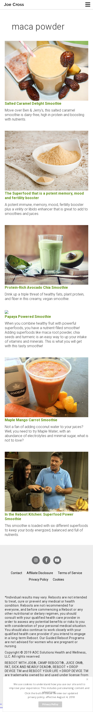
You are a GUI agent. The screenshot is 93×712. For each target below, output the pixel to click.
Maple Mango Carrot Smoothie (31, 420)
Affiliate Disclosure (40, 573)
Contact (16, 573)
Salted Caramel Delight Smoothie (33, 103)
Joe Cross (14, 4)
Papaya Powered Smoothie (28, 316)
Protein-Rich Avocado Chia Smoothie (36, 287)
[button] (49, 688)
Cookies (58, 579)
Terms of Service (70, 573)
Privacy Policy (38, 579)
